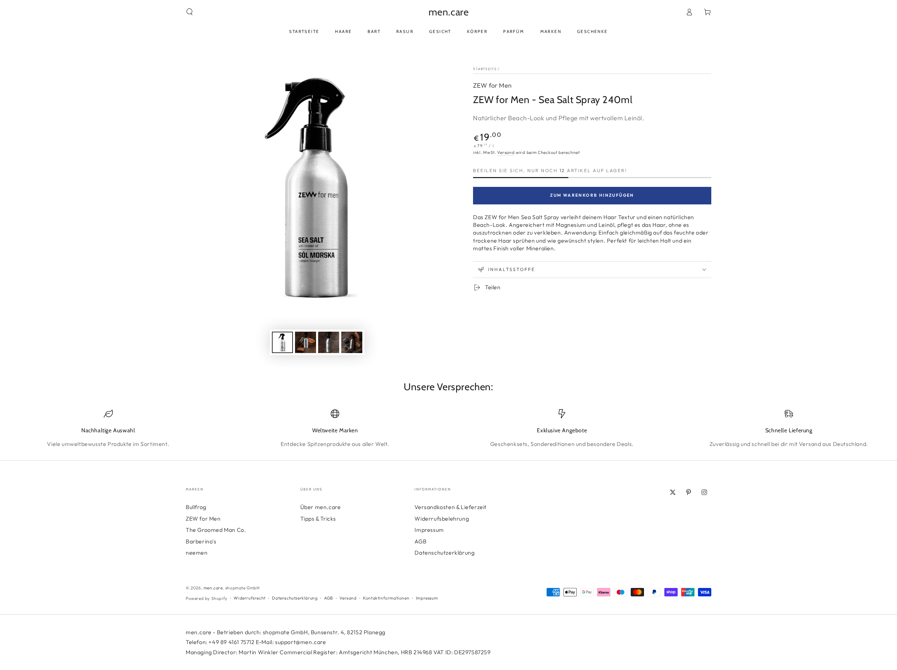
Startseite (485, 69)
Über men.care (320, 506)
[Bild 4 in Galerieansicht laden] (351, 342)
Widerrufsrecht (249, 598)
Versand (505, 152)
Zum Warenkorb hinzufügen (592, 195)
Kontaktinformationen (386, 598)
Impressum (429, 529)
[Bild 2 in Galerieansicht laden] (305, 342)
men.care (213, 587)
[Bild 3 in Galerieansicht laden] (328, 342)
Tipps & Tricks (318, 518)
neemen (197, 552)
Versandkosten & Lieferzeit (451, 506)
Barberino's (201, 541)
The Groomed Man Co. (216, 529)
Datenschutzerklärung (444, 552)
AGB (420, 541)
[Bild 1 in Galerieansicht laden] (282, 342)
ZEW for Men (492, 85)
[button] (189, 12)
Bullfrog (196, 506)
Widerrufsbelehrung (442, 518)
